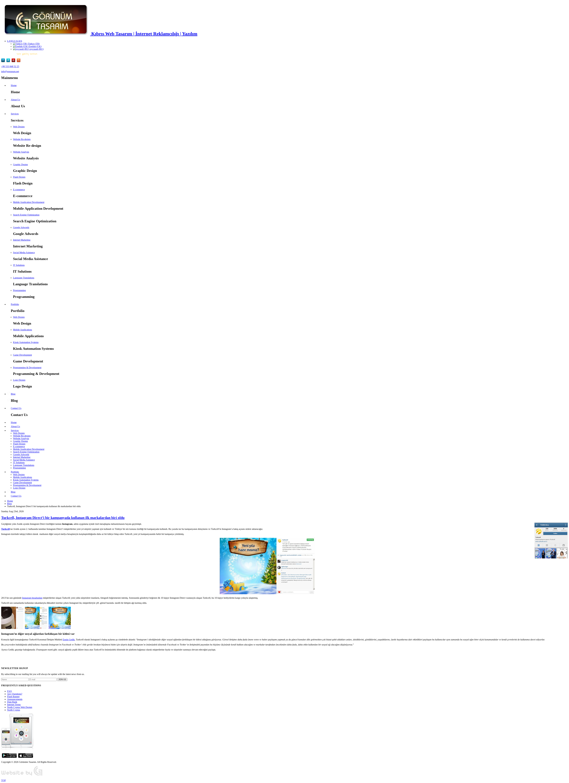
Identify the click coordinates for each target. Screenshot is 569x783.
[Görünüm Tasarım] (22, 775)
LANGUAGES (14, 41)
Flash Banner (13, 696)
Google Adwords (21, 227)
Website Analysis (21, 152)
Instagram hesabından (32, 598)
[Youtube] (14, 61)
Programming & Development (27, 367)
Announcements (14, 699)
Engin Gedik (69, 639)
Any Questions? (14, 694)
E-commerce (19, 189)
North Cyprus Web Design (19, 707)
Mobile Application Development (28, 202)
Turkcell (5, 529)
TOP (3, 780)
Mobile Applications (22, 329)
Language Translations (23, 277)
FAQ (9, 691)
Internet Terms (14, 704)
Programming (19, 290)
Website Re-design (22, 139)
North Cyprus (13, 710)
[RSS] (18, 61)
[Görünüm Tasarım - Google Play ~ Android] (9, 757)
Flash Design (19, 177)
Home (10, 501)
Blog (9, 503)
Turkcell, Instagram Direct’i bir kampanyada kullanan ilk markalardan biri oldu (62, 518)
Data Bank (12, 702)
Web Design (19, 126)
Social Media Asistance (24, 252)
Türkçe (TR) (33, 43)
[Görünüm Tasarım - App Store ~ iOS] (25, 757)
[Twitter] (9, 61)
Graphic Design (20, 164)
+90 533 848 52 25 (10, 66)
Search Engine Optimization (26, 215)
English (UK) (34, 46)
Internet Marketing (21, 240)
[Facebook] (3, 61)
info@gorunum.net (10, 71)
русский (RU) (36, 49)
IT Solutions (19, 265)
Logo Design (19, 380)
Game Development (22, 355)
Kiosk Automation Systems (26, 342)
